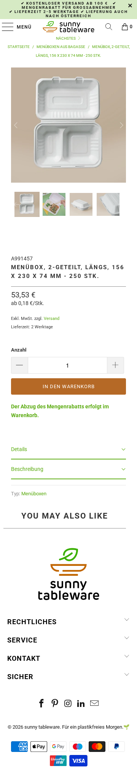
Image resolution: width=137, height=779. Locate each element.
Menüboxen (33, 493)
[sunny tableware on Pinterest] (55, 704)
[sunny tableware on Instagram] (68, 704)
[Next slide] (120, 125)
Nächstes (66, 38)
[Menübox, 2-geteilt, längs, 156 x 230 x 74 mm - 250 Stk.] (68, 178)
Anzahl (18, 350)
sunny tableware (42, 727)
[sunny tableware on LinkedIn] (81, 704)
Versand (51, 318)
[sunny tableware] (68, 26)
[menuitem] (27, 204)
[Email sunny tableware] (94, 704)
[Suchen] (109, 26)
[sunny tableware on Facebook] (42, 704)
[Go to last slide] (16, 125)
